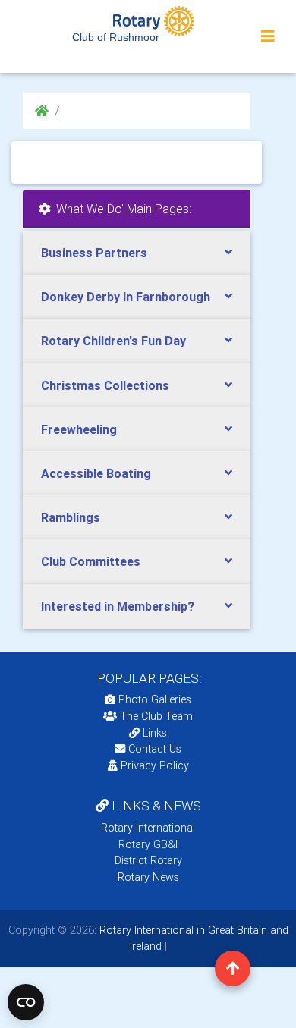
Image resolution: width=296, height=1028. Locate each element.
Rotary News (148, 877)
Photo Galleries (153, 699)
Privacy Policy (155, 765)
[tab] (136, 253)
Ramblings (70, 517)
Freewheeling (79, 429)
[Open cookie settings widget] (26, 1002)
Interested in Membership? (117, 606)
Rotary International (148, 828)
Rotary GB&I (148, 844)
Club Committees (90, 561)
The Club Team (156, 716)
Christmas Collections (105, 385)
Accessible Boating (96, 473)
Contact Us (153, 749)
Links (155, 733)
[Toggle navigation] (268, 36)
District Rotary (148, 860)
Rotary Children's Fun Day (113, 340)
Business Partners (94, 252)
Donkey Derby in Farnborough (125, 296)
